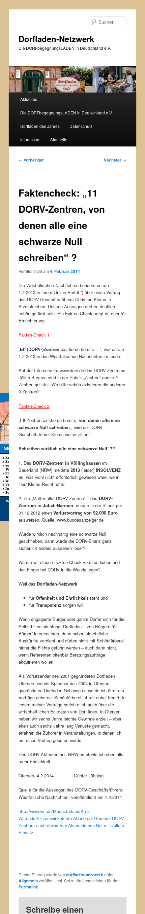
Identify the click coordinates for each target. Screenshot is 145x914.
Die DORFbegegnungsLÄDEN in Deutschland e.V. (66, 112)
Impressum (30, 139)
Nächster (115, 160)
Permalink (28, 887)
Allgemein (28, 881)
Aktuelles (28, 99)
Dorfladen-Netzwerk (56, 38)
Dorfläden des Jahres (40, 126)
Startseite (58, 139)
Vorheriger (31, 160)
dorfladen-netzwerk (84, 875)
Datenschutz (80, 126)
